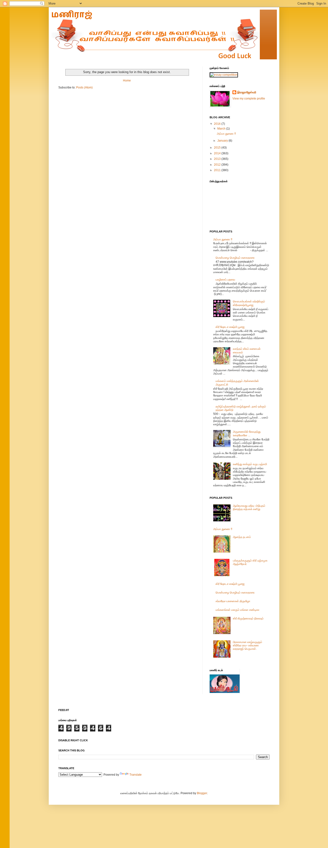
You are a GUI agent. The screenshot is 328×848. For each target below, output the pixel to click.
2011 (217, 170)
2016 (217, 123)
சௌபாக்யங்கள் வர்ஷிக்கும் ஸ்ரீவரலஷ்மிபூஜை (249, 303)
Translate (135, 774)
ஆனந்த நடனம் (242, 537)
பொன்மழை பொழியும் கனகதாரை (235, 257)
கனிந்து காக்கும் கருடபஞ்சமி (250, 464)
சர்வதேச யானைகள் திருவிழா (233, 601)
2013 (217, 159)
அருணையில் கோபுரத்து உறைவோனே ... (247, 433)
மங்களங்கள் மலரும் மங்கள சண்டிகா (237, 609)
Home (127, 80)
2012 (217, 164)
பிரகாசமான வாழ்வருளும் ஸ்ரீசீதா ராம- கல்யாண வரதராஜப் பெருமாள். (247, 645)
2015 (217, 147)
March (221, 128)
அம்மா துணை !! (226, 133)
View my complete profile (248, 98)
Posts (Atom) (84, 87)
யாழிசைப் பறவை (225, 279)
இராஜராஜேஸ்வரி (246, 92)
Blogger (202, 793)
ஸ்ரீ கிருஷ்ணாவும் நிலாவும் (248, 618)
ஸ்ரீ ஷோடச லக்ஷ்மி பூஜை (230, 327)
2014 (217, 153)
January (223, 140)
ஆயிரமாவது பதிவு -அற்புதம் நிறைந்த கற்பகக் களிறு (249, 507)
